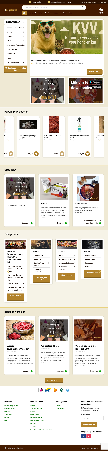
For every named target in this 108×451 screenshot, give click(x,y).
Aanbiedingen (60, 409)
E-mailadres (85, 414)
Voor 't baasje (12, 49)
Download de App (36, 409)
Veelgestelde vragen (37, 420)
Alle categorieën (13, 62)
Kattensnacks (90, 259)
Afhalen (32, 411)
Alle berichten (53, 380)
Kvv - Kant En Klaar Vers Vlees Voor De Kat (15, 277)
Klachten (33, 423)
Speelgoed (38, 259)
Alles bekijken (15, 296)
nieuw (9, 58)
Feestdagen (11, 54)
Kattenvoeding (90, 256)
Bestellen (33, 406)
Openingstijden (9, 409)
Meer (71, 13)
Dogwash (7, 411)
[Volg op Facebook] (83, 436)
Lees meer (26, 223)
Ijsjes (61, 256)
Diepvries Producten (35, 13)
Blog (5, 420)
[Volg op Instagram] (88, 436)
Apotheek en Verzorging (16, 45)
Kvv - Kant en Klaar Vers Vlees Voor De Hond (15, 268)
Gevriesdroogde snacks (65, 268)
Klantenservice (85, 2)
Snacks (56, 13)
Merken (6, 417)
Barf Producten (14, 284)
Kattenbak (88, 267)
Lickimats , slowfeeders (38, 270)
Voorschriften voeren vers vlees (41, 429)
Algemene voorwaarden (90, 448)
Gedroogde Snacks (66, 263)
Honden (47, 13)
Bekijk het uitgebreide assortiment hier (92, 222)
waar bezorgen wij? (11, 406)
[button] (100, 139)
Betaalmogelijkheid (36, 417)
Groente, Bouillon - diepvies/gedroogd (15, 289)
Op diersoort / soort (66, 259)
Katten (63, 13)
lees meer (27, 371)
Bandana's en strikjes (39, 264)
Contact (93, 2)
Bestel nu (61, 223)
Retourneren (34, 414)
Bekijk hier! (94, 72)
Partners (58, 406)
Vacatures (8, 414)
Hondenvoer (38, 256)
